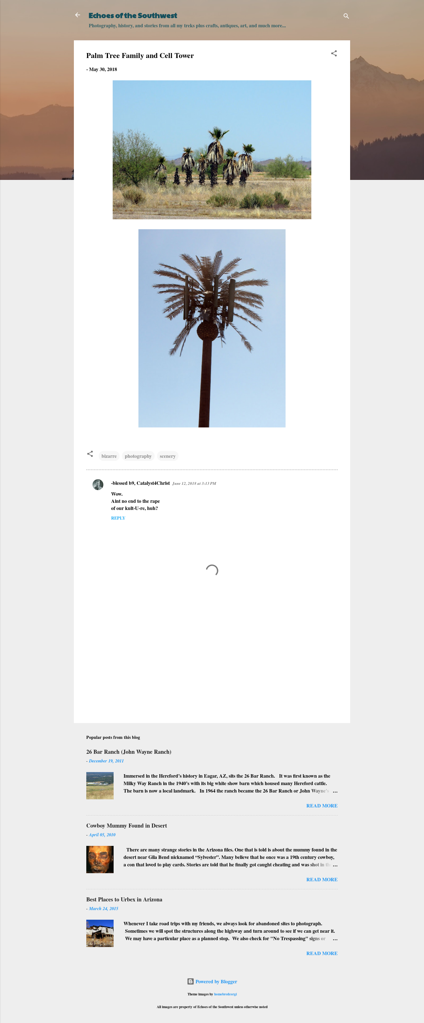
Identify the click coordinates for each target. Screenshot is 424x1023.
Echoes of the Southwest (133, 15)
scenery (168, 455)
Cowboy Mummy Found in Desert (126, 825)
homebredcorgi (225, 994)
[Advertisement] (212, 665)
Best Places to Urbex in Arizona (124, 899)
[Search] (346, 16)
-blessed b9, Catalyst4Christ (140, 482)
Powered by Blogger (215, 981)
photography (138, 455)
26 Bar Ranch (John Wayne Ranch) (128, 752)
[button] (334, 54)
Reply (118, 518)
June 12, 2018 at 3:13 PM (194, 483)
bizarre (109, 455)
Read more (322, 805)
